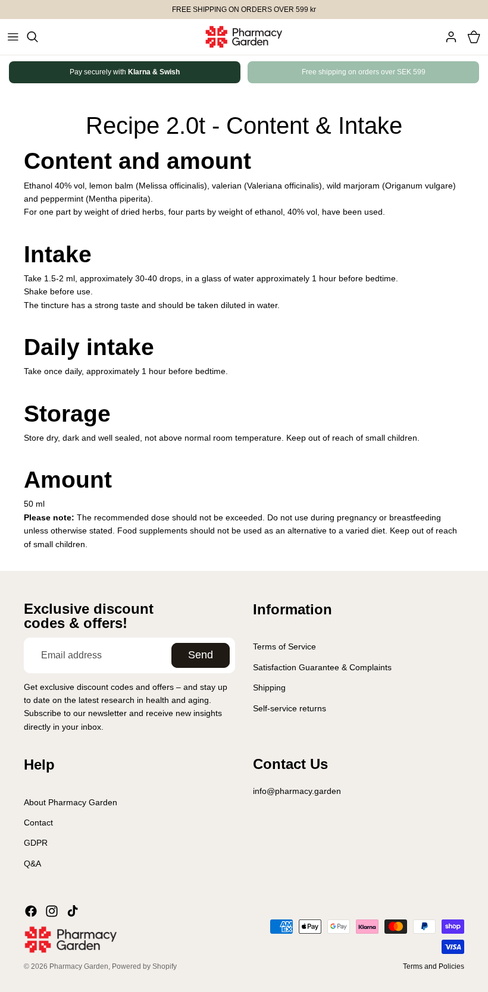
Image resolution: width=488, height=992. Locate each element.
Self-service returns (289, 707)
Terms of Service (284, 646)
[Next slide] (442, 72)
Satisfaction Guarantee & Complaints (322, 667)
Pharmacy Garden (78, 966)
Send (200, 655)
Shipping (269, 687)
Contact (38, 822)
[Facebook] (31, 911)
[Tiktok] (72, 911)
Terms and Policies (433, 966)
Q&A (32, 863)
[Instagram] (52, 911)
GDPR (36, 842)
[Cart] (474, 37)
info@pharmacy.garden (297, 791)
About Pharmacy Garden (70, 801)
